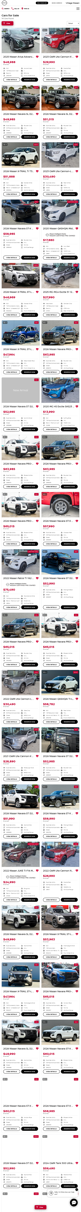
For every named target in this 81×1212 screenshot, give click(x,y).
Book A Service (57, 3)
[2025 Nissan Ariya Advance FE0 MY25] (21, 40)
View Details (11, 80)
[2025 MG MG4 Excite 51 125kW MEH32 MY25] (60, 275)
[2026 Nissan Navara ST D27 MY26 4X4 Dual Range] (21, 390)
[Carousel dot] (13, 108)
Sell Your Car (42, 3)
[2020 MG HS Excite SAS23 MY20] (60, 390)
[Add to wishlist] (37, 56)
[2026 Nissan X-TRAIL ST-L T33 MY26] (21, 275)
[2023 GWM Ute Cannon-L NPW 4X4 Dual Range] (60, 155)
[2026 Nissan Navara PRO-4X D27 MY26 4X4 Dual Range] (60, 333)
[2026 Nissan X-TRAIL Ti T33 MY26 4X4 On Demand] (21, 155)
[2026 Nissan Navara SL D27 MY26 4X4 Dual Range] (21, 97)
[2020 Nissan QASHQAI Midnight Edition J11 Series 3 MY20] (60, 212)
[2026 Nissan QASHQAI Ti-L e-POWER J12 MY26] (60, 682)
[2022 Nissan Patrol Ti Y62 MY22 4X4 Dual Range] (21, 562)
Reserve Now (29, 80)
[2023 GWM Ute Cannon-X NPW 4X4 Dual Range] (60, 40)
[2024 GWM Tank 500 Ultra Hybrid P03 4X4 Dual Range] (60, 1147)
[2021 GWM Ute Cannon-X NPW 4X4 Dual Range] (21, 740)
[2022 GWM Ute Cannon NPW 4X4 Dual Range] (60, 854)
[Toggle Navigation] (77, 8)
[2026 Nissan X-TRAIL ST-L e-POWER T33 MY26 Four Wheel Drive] (60, 918)
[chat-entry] (74, 1202)
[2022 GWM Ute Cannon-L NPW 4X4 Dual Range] (21, 682)
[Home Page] (4, 3)
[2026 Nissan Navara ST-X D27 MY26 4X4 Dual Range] (21, 212)
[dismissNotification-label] (76, 1189)
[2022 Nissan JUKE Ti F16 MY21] (21, 854)
